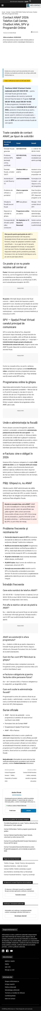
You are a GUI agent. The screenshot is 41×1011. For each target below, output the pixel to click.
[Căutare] (30, 1)
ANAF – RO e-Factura (12, 730)
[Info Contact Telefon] (33, 6)
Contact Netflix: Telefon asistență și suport (17, 869)
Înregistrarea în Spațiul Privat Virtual (17, 727)
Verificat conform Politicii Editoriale (16, 805)
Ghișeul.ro (18, 491)
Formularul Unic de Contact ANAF (16, 723)
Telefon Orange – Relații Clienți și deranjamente (19, 863)
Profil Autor (12, 810)
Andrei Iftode (12, 32)
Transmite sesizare (20, 894)
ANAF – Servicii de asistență (14, 715)
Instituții (8, 12)
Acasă (3, 12)
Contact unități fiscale (15, 440)
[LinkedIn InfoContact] (3, 951)
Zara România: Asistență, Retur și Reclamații (18, 872)
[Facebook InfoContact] (7, 951)
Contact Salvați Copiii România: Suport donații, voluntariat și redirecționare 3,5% (18, 836)
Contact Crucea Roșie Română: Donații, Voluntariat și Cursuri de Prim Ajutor (20, 842)
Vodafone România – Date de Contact (16, 866)
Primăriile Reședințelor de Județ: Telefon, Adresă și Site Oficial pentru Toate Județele (21, 824)
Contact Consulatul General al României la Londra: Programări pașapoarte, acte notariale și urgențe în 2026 (19, 849)
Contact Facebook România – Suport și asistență (19, 875)
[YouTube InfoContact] (11, 951)
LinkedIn (28, 810)
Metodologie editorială (21, 916)
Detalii (26, 1)
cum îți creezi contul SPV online (13, 376)
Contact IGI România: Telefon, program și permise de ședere (20, 830)
